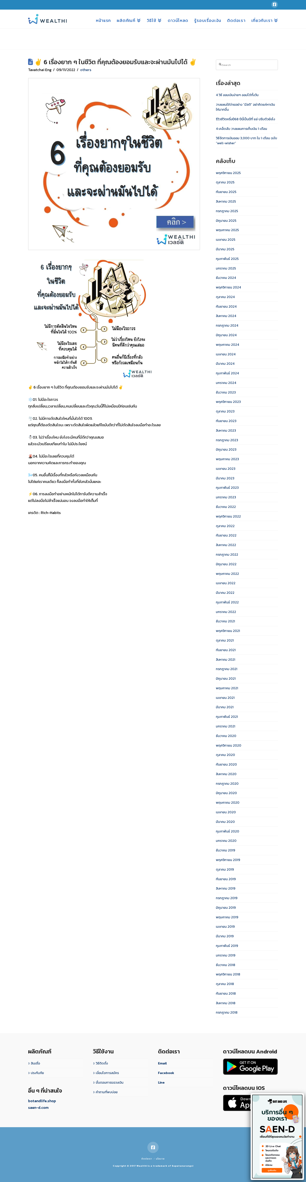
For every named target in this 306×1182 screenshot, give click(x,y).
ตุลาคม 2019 (225, 869)
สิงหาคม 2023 (226, 430)
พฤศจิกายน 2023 (228, 401)
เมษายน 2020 (226, 812)
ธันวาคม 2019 (225, 850)
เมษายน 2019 (225, 926)
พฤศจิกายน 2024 (228, 287)
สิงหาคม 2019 (225, 888)
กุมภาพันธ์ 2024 (227, 373)
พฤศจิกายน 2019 (228, 859)
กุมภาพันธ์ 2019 (227, 945)
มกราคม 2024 (226, 382)
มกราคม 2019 (225, 955)
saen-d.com (38, 1107)
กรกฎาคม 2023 (227, 439)
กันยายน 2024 (226, 306)
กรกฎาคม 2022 (227, 554)
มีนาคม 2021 (225, 706)
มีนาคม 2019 (225, 936)
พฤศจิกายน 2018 (228, 974)
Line (161, 1082)
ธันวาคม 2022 (226, 506)
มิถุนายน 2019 (226, 907)
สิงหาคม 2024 (226, 315)
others (85, 70)
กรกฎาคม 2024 (227, 325)
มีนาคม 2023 (225, 478)
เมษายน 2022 (225, 582)
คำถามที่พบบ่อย (107, 1091)
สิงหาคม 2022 (226, 544)
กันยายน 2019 (226, 878)
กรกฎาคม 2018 (227, 1012)
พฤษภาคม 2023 (227, 458)
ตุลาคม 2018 (225, 983)
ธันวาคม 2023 (226, 392)
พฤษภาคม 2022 (227, 573)
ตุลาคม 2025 (225, 182)
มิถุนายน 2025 (226, 220)
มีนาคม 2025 (225, 249)
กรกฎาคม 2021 (226, 668)
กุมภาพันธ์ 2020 (227, 831)
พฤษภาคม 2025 (227, 229)
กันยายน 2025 (226, 191)
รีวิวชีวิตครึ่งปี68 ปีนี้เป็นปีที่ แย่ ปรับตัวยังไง (245, 119)
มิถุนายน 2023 (226, 449)
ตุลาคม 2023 (225, 411)
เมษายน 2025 (225, 239)
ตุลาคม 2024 (225, 296)
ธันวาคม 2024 (226, 277)
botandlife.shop (42, 1101)
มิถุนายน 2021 (226, 678)
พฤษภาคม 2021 (227, 688)
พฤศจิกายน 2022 (228, 516)
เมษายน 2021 (225, 697)
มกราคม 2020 (226, 840)
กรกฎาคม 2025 (227, 210)
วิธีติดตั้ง (102, 1063)
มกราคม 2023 (226, 497)
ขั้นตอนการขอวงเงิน (109, 1082)
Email (162, 1063)
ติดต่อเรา (146, 1158)
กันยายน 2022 (226, 535)
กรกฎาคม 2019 (226, 897)
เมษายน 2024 (225, 354)
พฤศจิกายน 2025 (228, 172)
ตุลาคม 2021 (225, 640)
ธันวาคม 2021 (225, 621)
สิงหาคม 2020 (226, 773)
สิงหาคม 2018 (225, 1002)
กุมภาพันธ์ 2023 (227, 487)
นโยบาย (160, 1158)
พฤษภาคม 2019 (227, 917)
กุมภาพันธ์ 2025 (227, 258)
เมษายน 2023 (225, 468)
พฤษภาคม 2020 (227, 802)
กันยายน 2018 (226, 993)
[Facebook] (274, 4)
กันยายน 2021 (226, 649)
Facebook (166, 1072)
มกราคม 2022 (226, 611)
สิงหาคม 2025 (226, 201)
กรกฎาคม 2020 (227, 783)
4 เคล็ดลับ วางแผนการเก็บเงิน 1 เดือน (241, 128)
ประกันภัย (37, 1072)
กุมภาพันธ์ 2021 (227, 716)
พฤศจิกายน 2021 (228, 630)
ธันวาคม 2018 (225, 964)
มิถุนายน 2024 (226, 334)
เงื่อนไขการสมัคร (107, 1072)
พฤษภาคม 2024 (227, 344)
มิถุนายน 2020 (226, 792)
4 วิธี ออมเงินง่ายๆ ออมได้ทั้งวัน (237, 94)
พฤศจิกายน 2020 (228, 745)
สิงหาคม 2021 (225, 659)
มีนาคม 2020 (225, 821)
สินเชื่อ (35, 1063)
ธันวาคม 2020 (226, 735)
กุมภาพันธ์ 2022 (227, 602)
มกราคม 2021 (225, 726)
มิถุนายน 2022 (226, 564)
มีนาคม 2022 (225, 592)
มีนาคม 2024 (225, 363)
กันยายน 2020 (226, 764)
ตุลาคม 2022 (225, 525)
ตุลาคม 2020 (225, 754)
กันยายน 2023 (226, 420)
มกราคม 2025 (226, 268)
